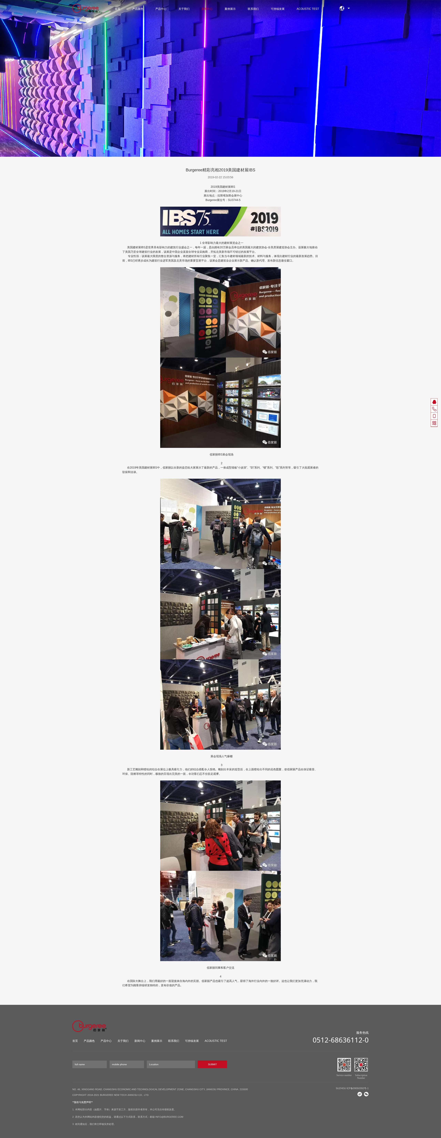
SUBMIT (212, 1064)
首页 (117, 8)
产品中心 (160, 8)
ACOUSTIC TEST (308, 8)
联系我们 (253, 8)
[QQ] (434, 401)
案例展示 (230, 8)
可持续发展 (278, 8)
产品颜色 (137, 8)
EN (349, 9)
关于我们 (183, 8)
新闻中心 (207, 8)
